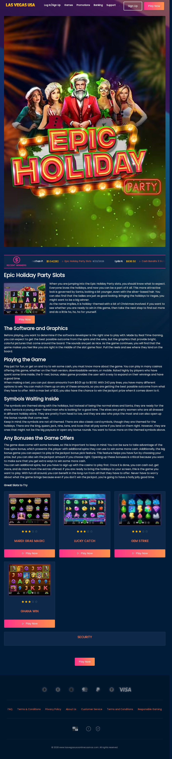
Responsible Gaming (150, 709)
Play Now (154, 6)
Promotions (83, 5)
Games (68, 5)
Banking (98, 5)
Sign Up (133, 6)
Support (111, 5)
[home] (22, 9)
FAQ (10, 709)
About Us (71, 709)
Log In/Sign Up (52, 5)
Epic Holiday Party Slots (58, 261)
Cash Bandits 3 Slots (133, 261)
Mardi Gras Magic (29, 541)
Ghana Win (29, 611)
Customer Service (91, 709)
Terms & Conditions (29, 709)
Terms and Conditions (120, 709)
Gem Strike (140, 541)
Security (85, 637)
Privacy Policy (53, 709)
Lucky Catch (84, 541)
